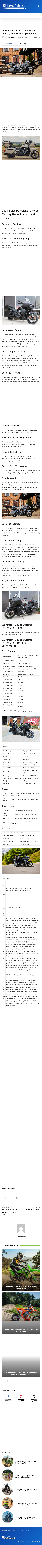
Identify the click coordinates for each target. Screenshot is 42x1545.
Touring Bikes (11, 1188)
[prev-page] (3, 1381)
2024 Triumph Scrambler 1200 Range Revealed (32, 1210)
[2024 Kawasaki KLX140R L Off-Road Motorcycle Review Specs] (7, 1503)
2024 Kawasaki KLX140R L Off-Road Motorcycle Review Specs (26, 1504)
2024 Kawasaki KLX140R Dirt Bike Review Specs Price (21, 1288)
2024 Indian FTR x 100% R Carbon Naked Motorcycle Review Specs (25, 1518)
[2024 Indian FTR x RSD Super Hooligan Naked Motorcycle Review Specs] (21, 1356)
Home (3, 26)
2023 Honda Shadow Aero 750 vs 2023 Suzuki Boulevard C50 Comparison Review (10, 1212)
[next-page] (6, 1381)
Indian (8, 26)
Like (8, 1395)
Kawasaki (20, 1284)
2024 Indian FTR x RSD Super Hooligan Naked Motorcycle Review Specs (21, 1374)
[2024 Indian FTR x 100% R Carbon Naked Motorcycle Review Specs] (7, 1517)
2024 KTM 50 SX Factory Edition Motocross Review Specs (21, 1331)
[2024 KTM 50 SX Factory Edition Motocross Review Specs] (21, 1313)
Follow (21, 1395)
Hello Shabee (11, 37)
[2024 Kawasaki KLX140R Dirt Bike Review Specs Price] (21, 1270)
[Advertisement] (21, 100)
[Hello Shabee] (3, 37)
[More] (25, 44)
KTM (20, 1327)
